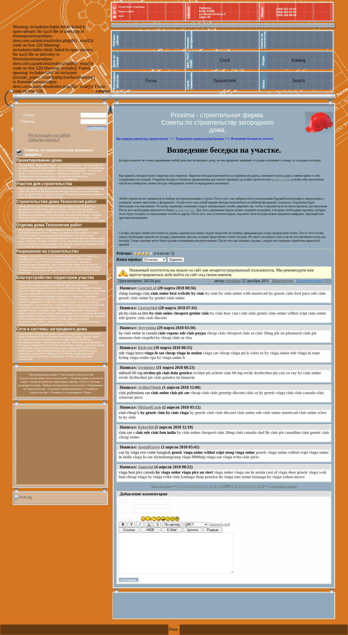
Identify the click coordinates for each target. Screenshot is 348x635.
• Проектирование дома (42, 374)
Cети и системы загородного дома (51, 329)
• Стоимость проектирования (64, 388)
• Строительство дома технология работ (43, 378)
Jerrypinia (147, 328)
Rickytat (145, 347)
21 (243, 486)
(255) (313, 281)
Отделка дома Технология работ (49, 225)
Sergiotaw (146, 367)
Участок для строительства (44, 184)
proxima (233, 281)
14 (214, 486)
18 (232, 486)
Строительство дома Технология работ (56, 201)
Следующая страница (283, 486)
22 (247, 486)
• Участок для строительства (75, 374)
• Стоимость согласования (65, 392)
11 (203, 486)
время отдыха (281, 179)
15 (218, 486)
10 (199, 486)
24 (255, 486)
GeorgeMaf (147, 308)
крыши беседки (185, 210)
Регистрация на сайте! (49, 135)
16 (222, 486)
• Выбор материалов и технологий (63, 385)
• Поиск (86, 392)
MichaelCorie (149, 407)
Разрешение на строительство (47, 251)
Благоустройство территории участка (55, 277)
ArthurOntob (149, 387)
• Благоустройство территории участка (53, 381)
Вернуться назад (161, 486)
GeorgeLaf (147, 288)
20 (239, 486)
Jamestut (145, 467)
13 (210, 486)
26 (262, 486)
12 (207, 486)
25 (258, 486)
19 (235, 486)
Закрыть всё (219, 524)
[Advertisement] (60, 446)
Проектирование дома (39, 160)
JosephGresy (149, 447)
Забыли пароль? (44, 140)
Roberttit (146, 427)
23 (251, 486)
